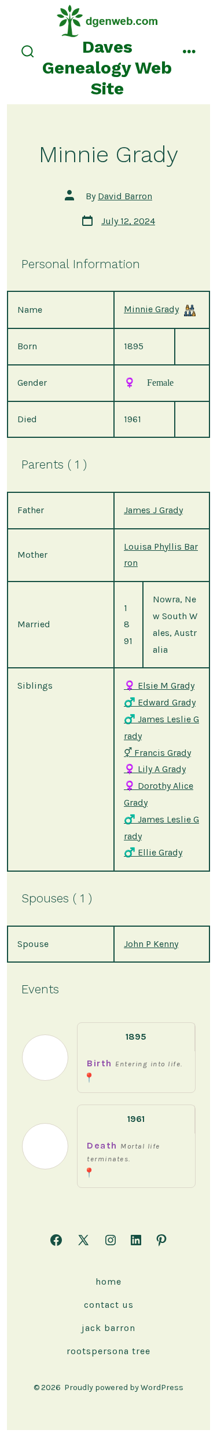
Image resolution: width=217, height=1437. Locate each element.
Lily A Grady (155, 768)
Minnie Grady (151, 309)
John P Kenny (151, 943)
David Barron (125, 196)
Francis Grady (157, 752)
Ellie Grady (153, 852)
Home (108, 1281)
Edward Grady (160, 702)
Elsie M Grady (159, 685)
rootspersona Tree (108, 1350)
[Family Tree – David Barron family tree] (189, 310)
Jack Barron (108, 1327)
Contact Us (109, 1304)
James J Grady (153, 509)
